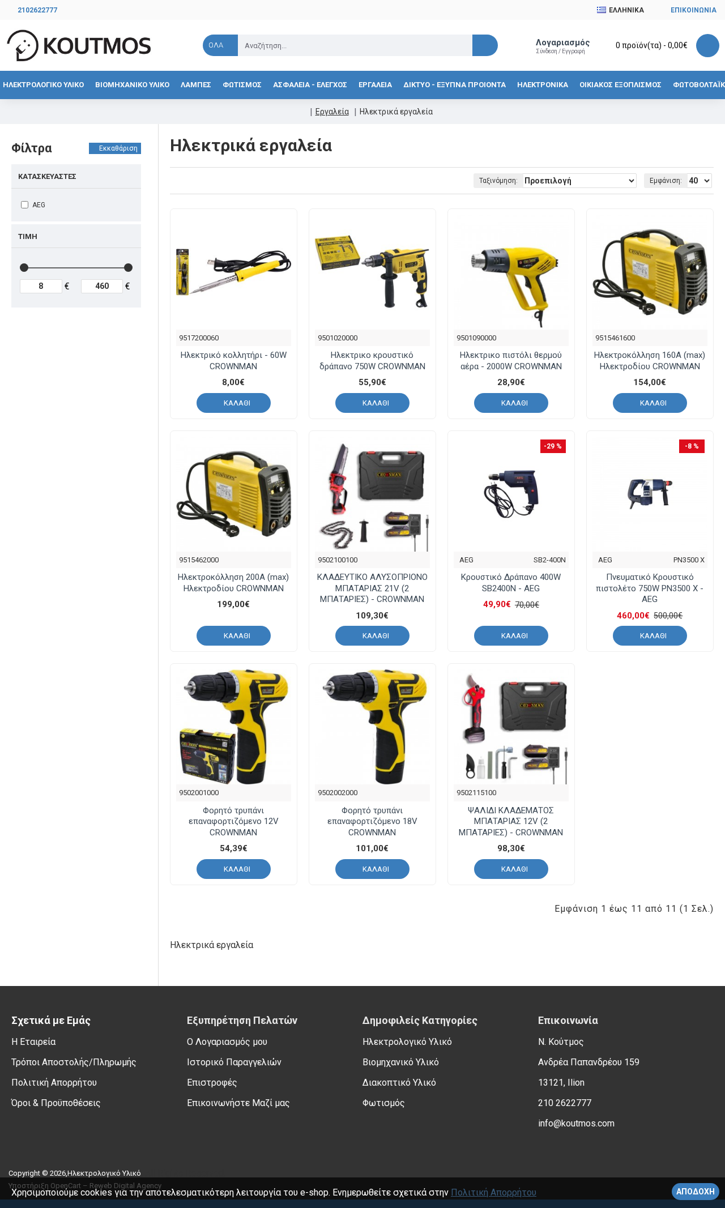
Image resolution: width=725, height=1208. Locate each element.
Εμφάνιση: (666, 181)
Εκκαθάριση (118, 148)
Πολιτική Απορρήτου (493, 1192)
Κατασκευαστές (47, 176)
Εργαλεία (332, 111)
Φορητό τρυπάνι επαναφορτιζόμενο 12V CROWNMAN (234, 821)
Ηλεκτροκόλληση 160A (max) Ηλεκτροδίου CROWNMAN (649, 361)
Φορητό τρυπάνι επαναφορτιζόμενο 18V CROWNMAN (372, 821)
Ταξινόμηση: (498, 181)
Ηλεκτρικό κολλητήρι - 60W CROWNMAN (234, 361)
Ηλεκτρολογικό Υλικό (104, 1173)
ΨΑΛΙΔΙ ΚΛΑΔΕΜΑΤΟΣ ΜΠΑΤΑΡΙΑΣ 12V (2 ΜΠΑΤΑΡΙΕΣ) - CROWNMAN (511, 821)
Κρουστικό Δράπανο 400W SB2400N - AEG (511, 583)
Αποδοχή (695, 1191)
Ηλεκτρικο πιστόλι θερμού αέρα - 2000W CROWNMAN (511, 361)
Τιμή (27, 236)
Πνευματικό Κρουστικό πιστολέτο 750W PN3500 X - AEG (649, 588)
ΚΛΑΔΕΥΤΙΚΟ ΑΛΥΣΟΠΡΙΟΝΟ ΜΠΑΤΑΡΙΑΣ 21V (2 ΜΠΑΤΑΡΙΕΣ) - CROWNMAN (372, 588)
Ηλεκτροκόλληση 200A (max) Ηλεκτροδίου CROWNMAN (233, 583)
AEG (466, 560)
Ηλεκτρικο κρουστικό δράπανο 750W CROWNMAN (372, 361)
